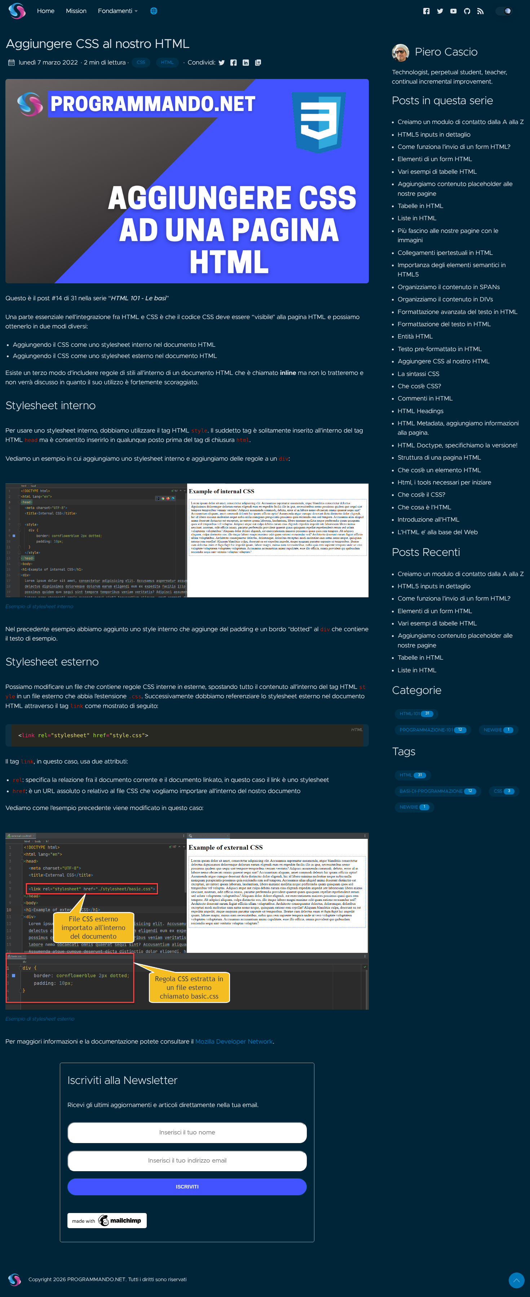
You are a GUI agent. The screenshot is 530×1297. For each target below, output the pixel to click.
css (141, 62)
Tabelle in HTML (420, 206)
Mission (76, 11)
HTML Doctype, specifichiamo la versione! (457, 445)
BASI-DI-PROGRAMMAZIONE (436, 791)
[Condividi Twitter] (222, 62)
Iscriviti (187, 1187)
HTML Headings (420, 411)
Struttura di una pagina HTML (439, 458)
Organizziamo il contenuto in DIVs (445, 299)
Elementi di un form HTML (435, 159)
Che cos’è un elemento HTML (439, 470)
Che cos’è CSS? (419, 386)
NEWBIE (496, 730)
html (167, 62)
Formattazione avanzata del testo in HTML (458, 312)
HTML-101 (414, 714)
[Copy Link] (258, 62)
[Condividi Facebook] (234, 62)
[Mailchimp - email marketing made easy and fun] (107, 1220)
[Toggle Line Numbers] (354, 718)
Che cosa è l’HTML (424, 507)
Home (45, 11)
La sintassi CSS (419, 374)
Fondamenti (115, 11)
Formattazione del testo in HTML (444, 324)
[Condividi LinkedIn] (246, 62)
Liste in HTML (417, 218)
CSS (502, 791)
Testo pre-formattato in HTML (440, 349)
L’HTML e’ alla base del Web (438, 532)
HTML (411, 775)
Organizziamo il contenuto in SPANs (449, 287)
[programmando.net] (20, 11)
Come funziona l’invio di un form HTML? (454, 147)
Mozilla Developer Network (234, 1042)
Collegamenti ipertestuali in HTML (445, 253)
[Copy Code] (339, 718)
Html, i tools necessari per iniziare (444, 482)
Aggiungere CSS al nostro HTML (444, 361)
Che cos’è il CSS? (421, 495)
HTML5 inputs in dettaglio (434, 135)
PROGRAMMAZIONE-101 (431, 730)
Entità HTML (415, 336)
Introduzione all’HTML (429, 520)
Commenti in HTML (425, 398)
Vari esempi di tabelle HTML (437, 172)
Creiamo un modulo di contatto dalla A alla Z (461, 122)
